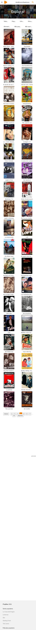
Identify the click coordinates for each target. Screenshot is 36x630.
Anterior (6, 413)
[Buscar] (32, 2)
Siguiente (20, 415)
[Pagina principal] (5, 3)
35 (14, 415)
